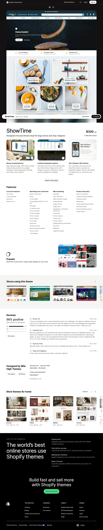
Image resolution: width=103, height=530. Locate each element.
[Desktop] (49, 7)
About (81, 507)
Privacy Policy (23, 525)
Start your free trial (51, 491)
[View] (16, 294)
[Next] (95, 281)
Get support (11, 374)
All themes (22, 374)
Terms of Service (11, 525)
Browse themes (69, 2)
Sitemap (49, 525)
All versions (42, 368)
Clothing (27, 507)
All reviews (11, 336)
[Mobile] (53, 7)
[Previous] (91, 281)
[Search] (80, 2)
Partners (82, 510)
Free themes (47, 510)
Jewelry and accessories (32, 513)
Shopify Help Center (67, 507)
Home (26, 517)
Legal (81, 513)
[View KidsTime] (67, 256)
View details (33, 368)
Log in (85, 2)
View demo (85, 116)
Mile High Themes (91, 135)
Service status (83, 517)
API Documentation (67, 510)
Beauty (27, 510)
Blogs (63, 517)
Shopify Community (67, 513)
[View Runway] (77, 256)
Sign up (93, 2)
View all (85, 391)
